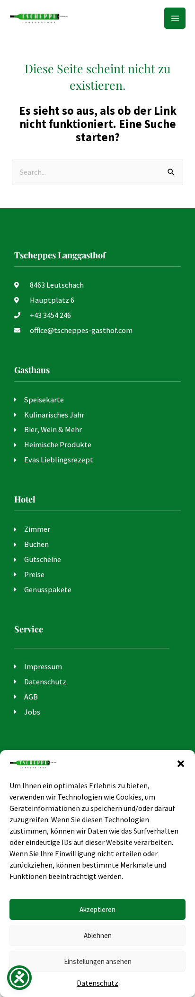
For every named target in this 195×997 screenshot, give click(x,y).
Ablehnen (98, 935)
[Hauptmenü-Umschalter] (175, 18)
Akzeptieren (97, 909)
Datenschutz (97, 983)
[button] (181, 763)
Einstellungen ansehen (98, 961)
